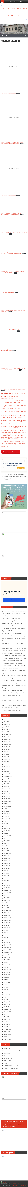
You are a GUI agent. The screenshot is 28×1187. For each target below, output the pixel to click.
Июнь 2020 (7, 900)
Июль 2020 (7, 897)
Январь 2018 (7, 972)
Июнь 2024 (7, 783)
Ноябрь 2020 (7, 888)
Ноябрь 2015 (7, 1036)
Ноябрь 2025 (7, 741)
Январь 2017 (7, 1002)
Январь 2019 (7, 942)
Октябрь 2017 (7, 979)
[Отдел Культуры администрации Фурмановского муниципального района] (14, 11)
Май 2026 (6, 726)
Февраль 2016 (7, 1029)
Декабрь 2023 (7, 798)
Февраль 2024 (7, 793)
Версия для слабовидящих (11, 451)
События (6, 1060)
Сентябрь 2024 (8, 776)
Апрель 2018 (7, 964)
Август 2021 (7, 868)
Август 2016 (7, 1014)
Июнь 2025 (7, 754)
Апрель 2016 (7, 1024)
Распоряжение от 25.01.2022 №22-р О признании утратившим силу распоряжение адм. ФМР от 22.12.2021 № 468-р (13, 422)
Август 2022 (7, 838)
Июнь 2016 (7, 1019)
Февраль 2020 (7, 910)
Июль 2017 (7, 987)
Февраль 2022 (7, 853)
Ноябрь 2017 (7, 977)
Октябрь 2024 (7, 774)
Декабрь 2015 (7, 1034)
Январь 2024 (7, 796)
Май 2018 (6, 962)
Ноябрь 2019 (7, 917)
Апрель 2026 (7, 729)
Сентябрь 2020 (8, 893)
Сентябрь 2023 (8, 806)
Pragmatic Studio (15, 1183)
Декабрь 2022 (7, 828)
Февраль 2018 (7, 969)
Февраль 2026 (7, 734)
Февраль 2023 (7, 823)
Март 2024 (6, 791)
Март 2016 (6, 1026)
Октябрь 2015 (7, 1039)
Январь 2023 (7, 826)
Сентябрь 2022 (8, 836)
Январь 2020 (7, 912)
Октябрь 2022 (7, 833)
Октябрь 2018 (7, 950)
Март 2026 (6, 731)
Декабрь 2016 (7, 1004)
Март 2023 (6, 821)
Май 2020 (6, 902)
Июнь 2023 (7, 813)
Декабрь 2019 (7, 915)
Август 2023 (7, 808)
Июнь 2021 (7, 873)
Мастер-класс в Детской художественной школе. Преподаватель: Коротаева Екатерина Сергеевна (13, 628)
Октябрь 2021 (7, 863)
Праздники (6, 1058)
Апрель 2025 (7, 759)
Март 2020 (6, 907)
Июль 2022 (7, 840)
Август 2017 (7, 984)
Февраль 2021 (7, 883)
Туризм (6, 1063)
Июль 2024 (7, 781)
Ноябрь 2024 (7, 771)
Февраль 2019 (7, 940)
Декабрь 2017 (7, 974)
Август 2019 (7, 925)
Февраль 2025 (7, 764)
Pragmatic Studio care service (19, 1185)
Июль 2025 (7, 751)
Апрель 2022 (7, 848)
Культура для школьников (10, 1050)
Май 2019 (6, 932)
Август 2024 (7, 779)
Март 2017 (6, 997)
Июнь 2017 (7, 989)
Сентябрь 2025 (8, 746)
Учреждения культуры (9, 1065)
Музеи (5, 1053)
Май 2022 (6, 845)
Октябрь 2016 (7, 1009)
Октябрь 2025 (7, 744)
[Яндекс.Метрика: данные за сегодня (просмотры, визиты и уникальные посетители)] (5, 1182)
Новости (6, 1055)
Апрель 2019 (7, 935)
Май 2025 (6, 756)
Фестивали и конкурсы (9, 1068)
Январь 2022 (7, 855)
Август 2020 (7, 895)
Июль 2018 (7, 957)
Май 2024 (6, 786)
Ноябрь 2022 (7, 831)
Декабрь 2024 (7, 769)
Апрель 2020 (7, 905)
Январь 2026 (7, 736)
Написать (14, 600)
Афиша (6, 1048)
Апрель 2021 (7, 878)
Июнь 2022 (7, 843)
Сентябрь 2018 (8, 952)
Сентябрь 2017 (8, 982)
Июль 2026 (7, 722)
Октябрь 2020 (7, 890)
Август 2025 (7, 749)
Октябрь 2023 (7, 803)
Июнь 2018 (7, 959)
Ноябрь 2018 (7, 947)
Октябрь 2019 (7, 920)
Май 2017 (6, 992)
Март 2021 (6, 880)
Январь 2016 (7, 1031)
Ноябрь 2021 (7, 860)
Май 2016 (6, 1021)
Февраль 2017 (7, 999)
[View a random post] (25, 35)
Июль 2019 (7, 927)
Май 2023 (6, 816)
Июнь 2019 (7, 930)
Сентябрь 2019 (8, 922)
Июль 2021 (7, 870)
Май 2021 (6, 875)
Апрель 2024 (7, 788)
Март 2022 (6, 850)
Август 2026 (7, 719)
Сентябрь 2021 (8, 865)
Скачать (18, 93)
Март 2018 (6, 967)
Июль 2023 (7, 811)
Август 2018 (7, 955)
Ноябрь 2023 (7, 801)
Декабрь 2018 (7, 945)
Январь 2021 (7, 885)
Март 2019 (6, 937)
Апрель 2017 (7, 994)
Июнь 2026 (7, 724)
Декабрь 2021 (7, 858)
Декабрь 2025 (7, 739)
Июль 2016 (7, 1016)
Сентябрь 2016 (8, 1012)
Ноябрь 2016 (7, 1007)
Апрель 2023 (7, 818)
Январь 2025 (7, 766)
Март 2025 (6, 761)
